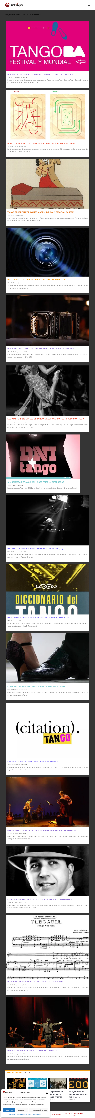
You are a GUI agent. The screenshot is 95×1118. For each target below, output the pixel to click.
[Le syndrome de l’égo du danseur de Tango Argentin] (78, 1083)
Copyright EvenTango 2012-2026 (74, 1114)
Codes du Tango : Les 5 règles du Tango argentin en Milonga (41, 143)
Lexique (21, 146)
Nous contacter (56, 1114)
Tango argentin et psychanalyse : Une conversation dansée (40, 212)
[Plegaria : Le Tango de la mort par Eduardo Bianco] (47, 947)
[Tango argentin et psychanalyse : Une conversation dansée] (47, 184)
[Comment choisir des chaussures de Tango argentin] (47, 658)
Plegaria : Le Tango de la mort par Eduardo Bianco (35, 982)
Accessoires (17, 485)
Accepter (9, 1110)
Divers (16, 283)
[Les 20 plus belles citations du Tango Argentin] (47, 730)
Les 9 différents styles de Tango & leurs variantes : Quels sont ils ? (45, 419)
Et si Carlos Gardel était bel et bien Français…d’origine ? (39, 899)
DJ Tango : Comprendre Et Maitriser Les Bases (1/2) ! (35, 549)
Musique (17, 352)
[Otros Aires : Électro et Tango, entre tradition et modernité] (47, 802)
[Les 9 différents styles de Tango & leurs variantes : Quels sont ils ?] (47, 390)
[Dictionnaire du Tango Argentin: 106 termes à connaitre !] (47, 589)
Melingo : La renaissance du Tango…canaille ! (33, 1051)
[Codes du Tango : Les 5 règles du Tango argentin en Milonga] (47, 115)
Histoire (26, 352)
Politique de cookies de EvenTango (18, 1114)
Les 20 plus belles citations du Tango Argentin (33, 761)
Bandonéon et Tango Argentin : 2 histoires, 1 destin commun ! (41, 349)
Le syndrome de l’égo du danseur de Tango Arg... (78, 1094)
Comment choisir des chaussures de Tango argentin (36, 687)
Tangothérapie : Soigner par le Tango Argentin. (55, 1094)
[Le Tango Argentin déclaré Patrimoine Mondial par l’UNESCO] (37, 1083)
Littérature (17, 215)
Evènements (17, 77)
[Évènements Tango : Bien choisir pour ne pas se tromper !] (16, 1083)
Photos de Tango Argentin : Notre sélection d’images (37, 280)
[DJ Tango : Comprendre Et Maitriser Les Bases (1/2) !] (47, 520)
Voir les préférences (38, 1110)
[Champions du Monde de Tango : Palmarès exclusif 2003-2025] (47, 46)
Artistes (23, 77)
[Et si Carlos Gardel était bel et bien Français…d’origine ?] (47, 871)
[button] (47, 1093)
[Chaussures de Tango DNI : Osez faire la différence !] (43, 456)
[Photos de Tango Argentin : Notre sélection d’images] (47, 252)
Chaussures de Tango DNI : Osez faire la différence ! (36, 482)
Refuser (21, 1110)
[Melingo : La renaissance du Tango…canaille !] (47, 1022)
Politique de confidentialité (34, 1114)
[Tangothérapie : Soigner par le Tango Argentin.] (57, 1083)
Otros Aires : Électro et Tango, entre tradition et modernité (41, 830)
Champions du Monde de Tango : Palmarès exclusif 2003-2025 (40, 74)
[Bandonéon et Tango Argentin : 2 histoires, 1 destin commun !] (47, 320)
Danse (16, 146)
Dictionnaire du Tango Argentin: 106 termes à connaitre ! (39, 618)
